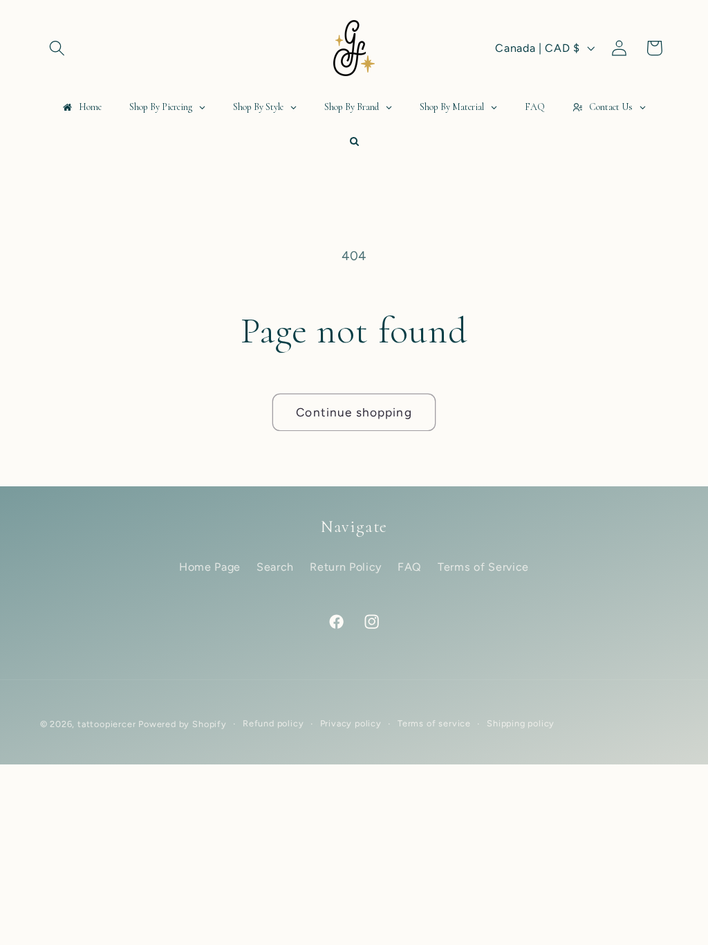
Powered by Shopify (182, 724)
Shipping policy (521, 723)
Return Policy (346, 567)
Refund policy (273, 723)
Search (275, 567)
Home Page (210, 567)
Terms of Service (483, 567)
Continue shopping (354, 412)
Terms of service (434, 723)
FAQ (410, 567)
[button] (57, 48)
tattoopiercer (106, 724)
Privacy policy (351, 723)
